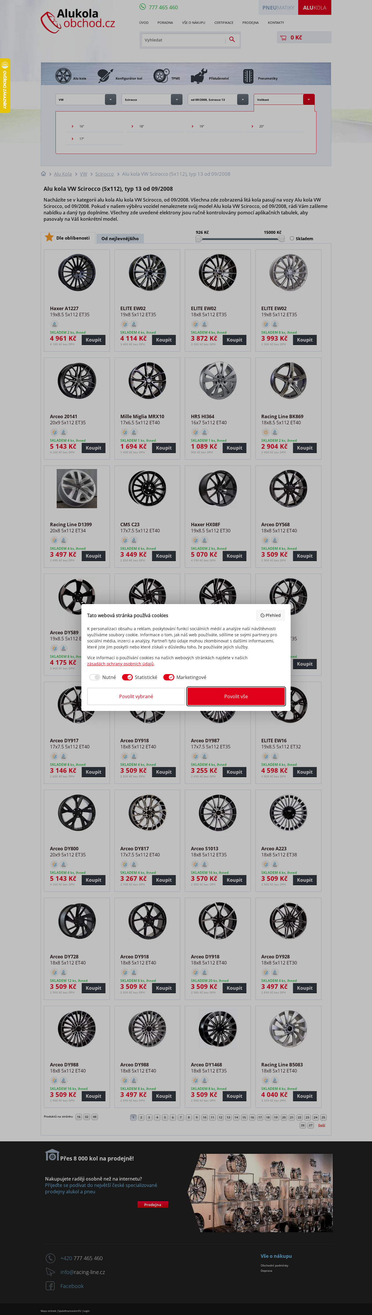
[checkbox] (101, 677)
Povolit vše (236, 696)
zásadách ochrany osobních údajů (120, 664)
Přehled (273, 615)
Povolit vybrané (136, 696)
